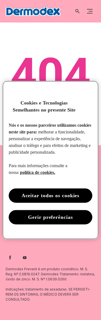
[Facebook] (10, 257)
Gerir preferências (50, 217)
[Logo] (33, 11)
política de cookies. (37, 172)
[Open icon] (77, 11)
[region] (50, 160)
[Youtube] (24, 257)
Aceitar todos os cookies (51, 195)
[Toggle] (89, 11)
